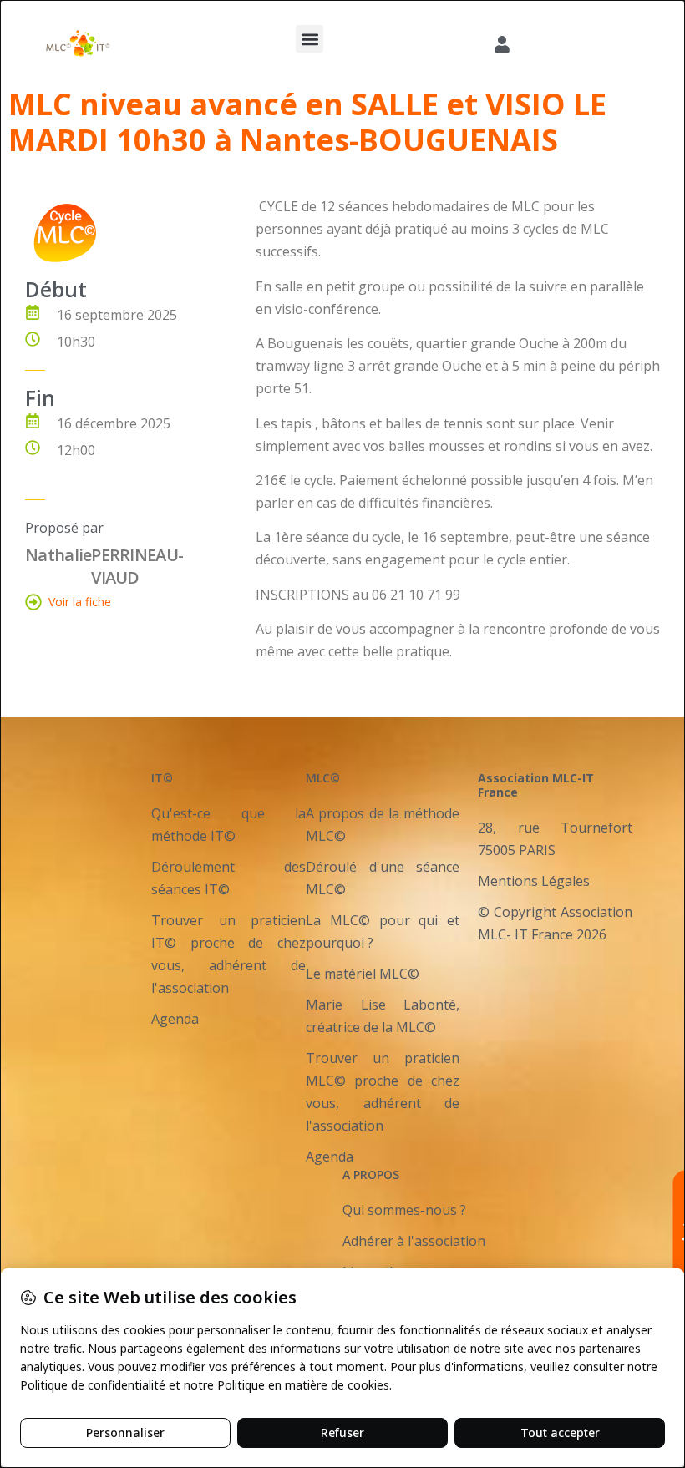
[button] (309, 39)
